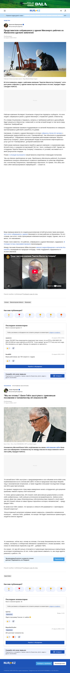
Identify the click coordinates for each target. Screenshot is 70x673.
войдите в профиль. (55, 332)
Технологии (7, 385)
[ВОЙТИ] (65, 10)
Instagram (59, 376)
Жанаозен (28, 302)
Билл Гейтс (8, 576)
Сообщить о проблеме (44, 663)
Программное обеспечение (20, 385)
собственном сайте (53, 447)
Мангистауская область (16, 302)
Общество (7, 20)
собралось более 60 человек (51, 133)
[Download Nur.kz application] (35, 4)
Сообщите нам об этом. (30, 294)
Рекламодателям (60, 663)
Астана (6, 302)
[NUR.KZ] (35, 10)
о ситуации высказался (17, 155)
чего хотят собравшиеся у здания (16, 234)
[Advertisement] (35, 100)
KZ (61, 10)
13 (8, 590)
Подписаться (59, 559)
